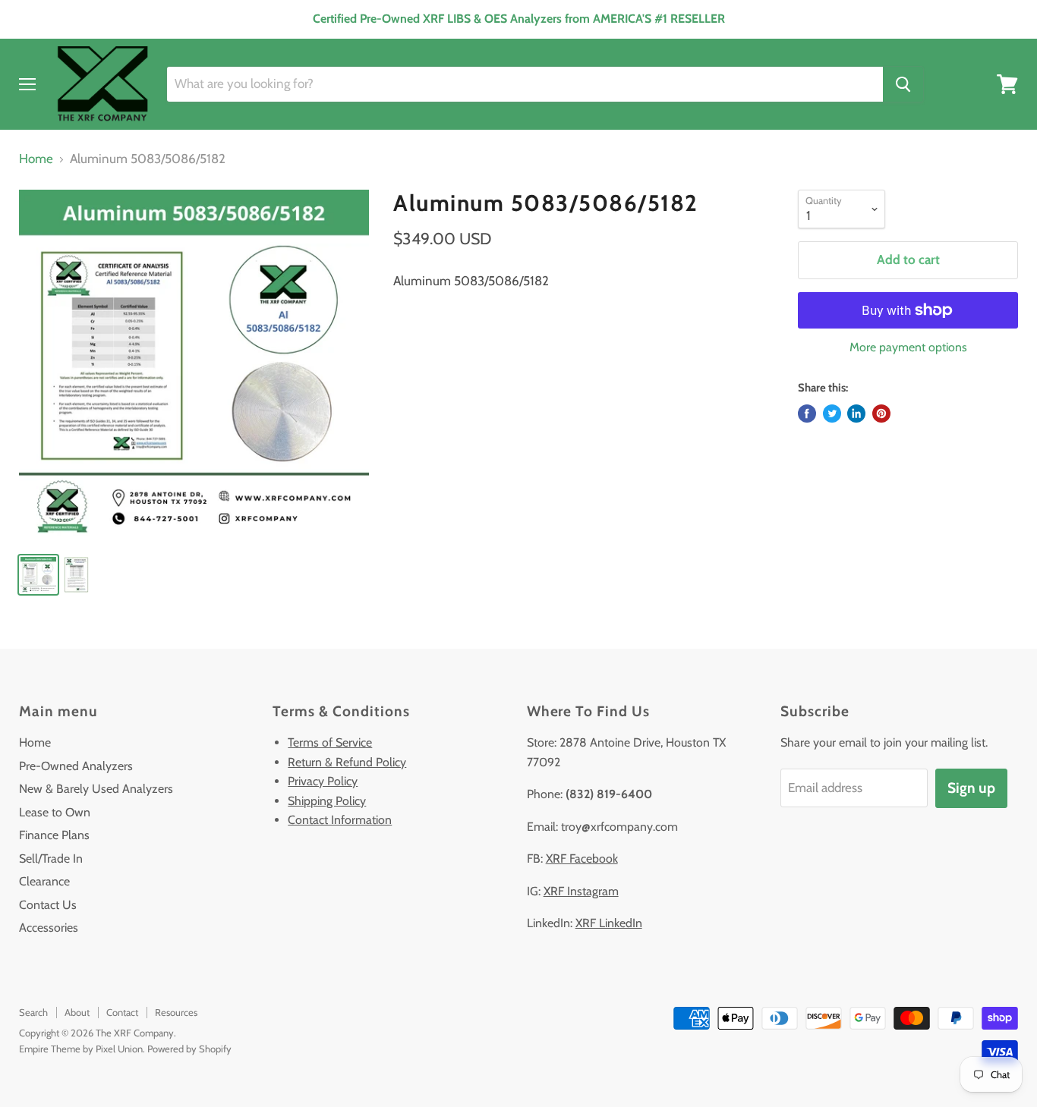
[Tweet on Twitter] (832, 413)
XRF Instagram (581, 891)
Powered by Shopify (189, 1049)
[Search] (903, 84)
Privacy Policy (323, 781)
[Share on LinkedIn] (856, 413)
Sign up (971, 788)
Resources (176, 1012)
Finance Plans (54, 835)
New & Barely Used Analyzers (96, 789)
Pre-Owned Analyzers (76, 766)
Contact (122, 1012)
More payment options (908, 347)
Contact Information (340, 820)
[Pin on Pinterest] (881, 413)
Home (36, 159)
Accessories (48, 927)
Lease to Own (54, 812)
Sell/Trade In (51, 858)
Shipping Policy (327, 801)
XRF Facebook (582, 858)
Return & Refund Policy (347, 762)
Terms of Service (330, 742)
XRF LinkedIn (608, 923)
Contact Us (48, 905)
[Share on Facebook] (807, 413)
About (77, 1012)
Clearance (44, 881)
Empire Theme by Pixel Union (81, 1049)
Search (33, 1012)
